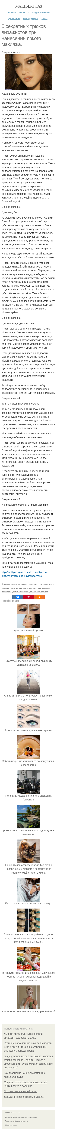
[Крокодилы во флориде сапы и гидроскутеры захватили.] (28, 826)
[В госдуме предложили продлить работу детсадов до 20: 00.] (28, 657)
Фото (44, 18)
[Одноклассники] (39, 597)
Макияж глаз (28, 6)
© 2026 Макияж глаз (12, 1113)
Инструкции (30, 18)
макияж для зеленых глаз (12, 588)
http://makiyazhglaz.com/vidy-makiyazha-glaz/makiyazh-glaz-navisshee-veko (25, 574)
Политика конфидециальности (16, 1121)
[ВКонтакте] (17, 597)
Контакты (8, 1117)
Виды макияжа (41, 12)
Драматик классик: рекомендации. (24, 1096)
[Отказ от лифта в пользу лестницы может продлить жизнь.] (28, 691)
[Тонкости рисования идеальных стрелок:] (28, 726)
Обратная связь (11, 1125)
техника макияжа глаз (39, 591)
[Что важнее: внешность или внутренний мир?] (28, 1007)
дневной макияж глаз (20, 591)
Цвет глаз (14, 18)
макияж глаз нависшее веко (22, 584)
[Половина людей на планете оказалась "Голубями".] (28, 792)
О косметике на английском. (20, 1091)
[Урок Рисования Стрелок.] (28, 626)
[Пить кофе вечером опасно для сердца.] (28, 899)
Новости (24, 12)
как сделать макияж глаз (44, 584)
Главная (11, 12)
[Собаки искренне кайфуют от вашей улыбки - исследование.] (28, 757)
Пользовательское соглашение (25, 1117)
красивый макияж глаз (32, 588)
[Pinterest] (28, 597)
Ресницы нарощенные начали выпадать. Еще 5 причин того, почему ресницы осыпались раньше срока (28, 1047)
